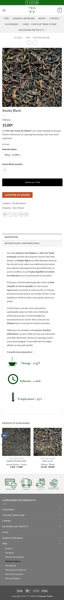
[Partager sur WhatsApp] (5, 214)
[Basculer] (60, 509)
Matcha (8, 548)
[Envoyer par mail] (21, 214)
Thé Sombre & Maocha (15, 570)
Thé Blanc (9, 552)
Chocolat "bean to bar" (13, 514)
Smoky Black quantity (12, 164)
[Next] (61, 451)
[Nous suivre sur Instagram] (32, 2)
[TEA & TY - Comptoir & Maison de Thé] (32, 10)
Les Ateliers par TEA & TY (32, 30)
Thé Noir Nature (41, 37)
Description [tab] (11, 237)
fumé (15, 208)
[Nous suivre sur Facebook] (27, 2)
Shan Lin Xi (48, 461)
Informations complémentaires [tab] (22, 243)
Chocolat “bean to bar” (44, 24)
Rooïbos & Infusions (24, 18)
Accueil (18, 37)
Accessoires (11, 24)
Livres (25, 24)
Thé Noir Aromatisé (14, 557)
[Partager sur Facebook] (10, 214)
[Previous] (2, 451)
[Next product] (29, 42)
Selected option (9, 149)
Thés (6, 18)
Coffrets (54, 18)
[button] (4, 10)
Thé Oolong (10, 565)
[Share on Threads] (15, 214)
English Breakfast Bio (16, 461)
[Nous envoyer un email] (37, 2)
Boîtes (42, 18)
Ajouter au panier (17, 195)
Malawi (21, 208)
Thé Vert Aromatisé (14, 574)
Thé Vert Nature (12, 578)
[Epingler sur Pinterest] (26, 214)
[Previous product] (35, 42)
